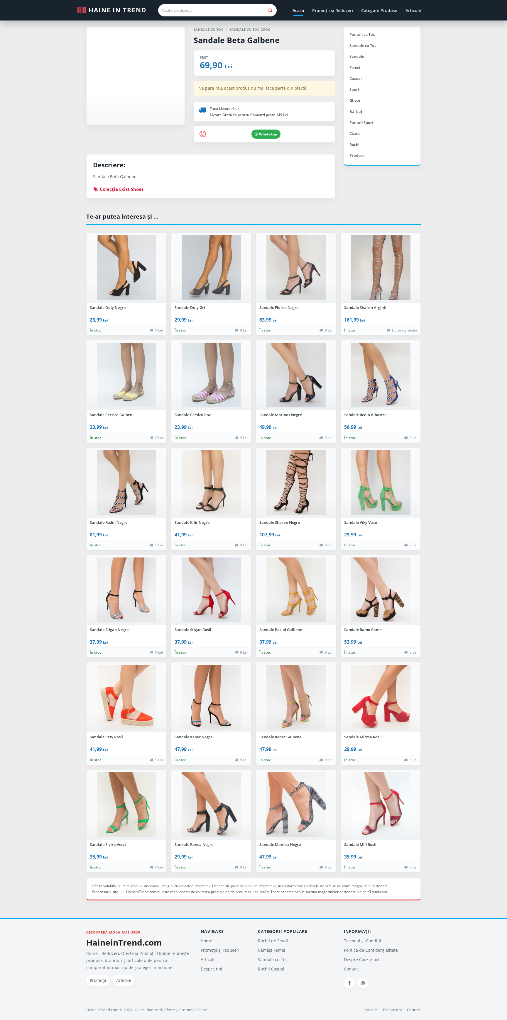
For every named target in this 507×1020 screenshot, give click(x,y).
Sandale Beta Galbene (237, 40)
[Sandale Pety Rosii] (126, 697)
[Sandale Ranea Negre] (211, 805)
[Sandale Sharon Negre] (296, 483)
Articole (413, 10)
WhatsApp (268, 134)
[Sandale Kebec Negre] (211, 697)
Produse (356, 155)
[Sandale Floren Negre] (296, 268)
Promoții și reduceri (220, 950)
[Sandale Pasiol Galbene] (296, 590)
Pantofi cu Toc (362, 34)
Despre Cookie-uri (361, 959)
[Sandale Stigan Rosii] (211, 590)
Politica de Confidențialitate (371, 950)
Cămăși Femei (271, 950)
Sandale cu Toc (362, 45)
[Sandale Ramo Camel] (380, 590)
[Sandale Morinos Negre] (296, 375)
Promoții (98, 980)
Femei (354, 67)
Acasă (298, 10)
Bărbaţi (356, 111)
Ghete (354, 100)
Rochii (355, 144)
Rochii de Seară (273, 940)
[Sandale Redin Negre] (126, 483)
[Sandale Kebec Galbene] (296, 697)
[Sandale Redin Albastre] (380, 375)
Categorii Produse (379, 10)
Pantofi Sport (361, 122)
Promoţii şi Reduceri (332, 10)
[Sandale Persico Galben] (126, 375)
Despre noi (211, 969)
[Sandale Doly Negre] (126, 268)
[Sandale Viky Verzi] (380, 483)
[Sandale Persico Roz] (211, 375)
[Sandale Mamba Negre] (296, 805)
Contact (351, 969)
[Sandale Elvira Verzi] (126, 805)
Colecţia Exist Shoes (121, 189)
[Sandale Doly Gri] (211, 268)
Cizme (354, 133)
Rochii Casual (271, 969)
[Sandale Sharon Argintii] (380, 268)
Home (206, 940)
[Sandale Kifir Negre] (211, 483)
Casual (355, 78)
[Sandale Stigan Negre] (126, 590)
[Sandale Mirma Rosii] (380, 697)
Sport (354, 89)
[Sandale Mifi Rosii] (380, 805)
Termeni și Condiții (362, 940)
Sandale (356, 56)
